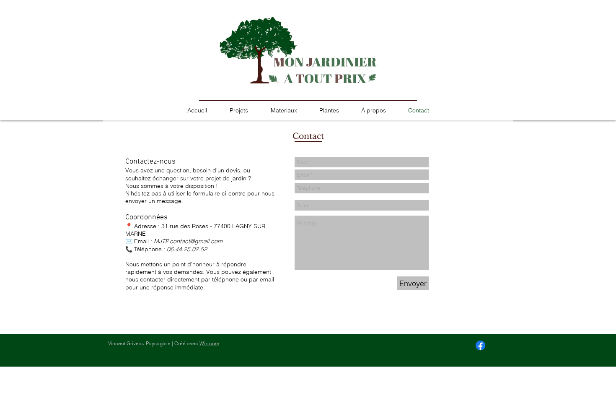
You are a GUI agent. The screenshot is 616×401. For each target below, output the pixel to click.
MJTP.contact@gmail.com (188, 241)
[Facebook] (480, 345)
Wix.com (209, 343)
